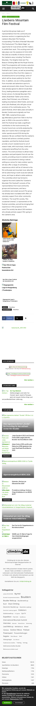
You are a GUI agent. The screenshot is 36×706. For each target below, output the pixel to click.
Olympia (6, 630)
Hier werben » (29, 380)
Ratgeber (6, 636)
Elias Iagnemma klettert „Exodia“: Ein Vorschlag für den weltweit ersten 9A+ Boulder (16, 426)
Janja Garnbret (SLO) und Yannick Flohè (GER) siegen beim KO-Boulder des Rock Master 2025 (23, 437)
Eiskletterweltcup (8, 613)
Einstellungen (11, 693)
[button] (3, 8)
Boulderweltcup (23, 601)
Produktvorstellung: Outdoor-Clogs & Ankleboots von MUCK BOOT (22, 492)
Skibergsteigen (7, 639)
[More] (26, 318)
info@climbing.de (25, 581)
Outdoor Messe (16, 630)
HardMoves (23, 617)
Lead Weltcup (8, 627)
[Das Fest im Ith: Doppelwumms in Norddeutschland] (6, 530)
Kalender (14, 623)
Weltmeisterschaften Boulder (11, 646)
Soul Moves (16, 639)
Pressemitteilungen (20, 633)
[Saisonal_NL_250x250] (18, 343)
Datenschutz (14, 699)
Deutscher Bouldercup (10, 607)
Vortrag (25, 643)
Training (19, 643)
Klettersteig (29, 623)
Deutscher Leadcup (25, 607)
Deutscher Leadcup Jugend (10, 610)
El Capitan (17, 613)
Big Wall (17, 594)
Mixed (26, 627)
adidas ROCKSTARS (8, 594)
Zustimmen (7, 702)
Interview (7, 623)
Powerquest (8, 633)
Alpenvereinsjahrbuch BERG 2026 (16, 475)
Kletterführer (21, 623)
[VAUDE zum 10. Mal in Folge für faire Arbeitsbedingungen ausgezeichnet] (6, 536)
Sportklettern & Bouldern (13, 16)
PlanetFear (12, 307)
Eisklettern (22, 610)
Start (3, 13)
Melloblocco (19, 627)
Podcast (26, 630)
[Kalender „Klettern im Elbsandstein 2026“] (6, 486)
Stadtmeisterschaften (9, 643)
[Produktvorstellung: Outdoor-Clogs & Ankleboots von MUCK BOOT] (6, 494)
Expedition (7, 617)
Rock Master (14, 636)
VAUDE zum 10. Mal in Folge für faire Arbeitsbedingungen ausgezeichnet (22, 536)
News (8, 13)
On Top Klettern (15, 391)
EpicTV (23, 613)
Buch (5, 604)
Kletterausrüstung (25, 368)
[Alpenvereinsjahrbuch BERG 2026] (18, 469)
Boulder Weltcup (9, 600)
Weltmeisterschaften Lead (10, 649)
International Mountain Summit (15, 620)
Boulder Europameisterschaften (11, 597)
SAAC (20, 636)
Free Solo (15, 617)
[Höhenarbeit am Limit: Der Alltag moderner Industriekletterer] (18, 513)
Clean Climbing (13, 604)
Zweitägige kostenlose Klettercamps (19, 375)
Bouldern (26, 597)
